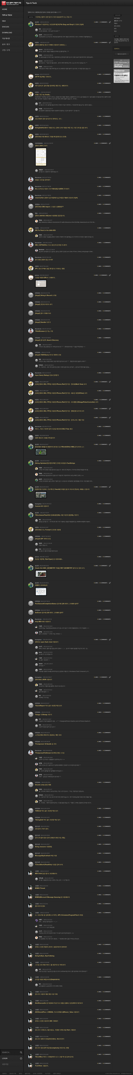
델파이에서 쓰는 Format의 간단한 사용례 (48, 530)
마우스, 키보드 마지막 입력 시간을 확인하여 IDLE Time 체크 (54, 429)
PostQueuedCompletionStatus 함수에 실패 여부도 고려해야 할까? (57, 603)
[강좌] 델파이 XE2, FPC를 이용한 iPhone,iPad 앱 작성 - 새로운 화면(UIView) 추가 (61, 393)
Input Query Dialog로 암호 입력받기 (47, 375)
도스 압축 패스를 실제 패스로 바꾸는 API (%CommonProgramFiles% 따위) (59, 915)
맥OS (115, 23)
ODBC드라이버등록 (41, 585)
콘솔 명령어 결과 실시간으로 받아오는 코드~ (48, 119)
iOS (115, 28)
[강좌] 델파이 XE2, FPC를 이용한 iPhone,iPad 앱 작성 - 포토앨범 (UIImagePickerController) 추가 (66, 402)
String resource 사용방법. (43, 847)
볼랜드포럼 (27, 1073)
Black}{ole (38, 177)
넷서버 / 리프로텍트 (37, 1073)
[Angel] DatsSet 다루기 (43, 322)
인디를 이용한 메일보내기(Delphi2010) (47, 979)
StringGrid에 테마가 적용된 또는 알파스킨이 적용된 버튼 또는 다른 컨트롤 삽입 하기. (61, 128)
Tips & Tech (7, 15)
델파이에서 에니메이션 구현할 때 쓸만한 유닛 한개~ (51, 137)
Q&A (4, 21)
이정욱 (37, 42)
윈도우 (118, 21)
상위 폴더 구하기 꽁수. (42, 829)
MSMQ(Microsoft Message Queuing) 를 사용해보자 (52, 897)
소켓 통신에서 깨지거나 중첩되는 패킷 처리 (48, 735)
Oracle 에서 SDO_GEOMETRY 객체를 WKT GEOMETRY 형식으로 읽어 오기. (60, 568)
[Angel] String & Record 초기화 (45, 295)
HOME (4, 9)
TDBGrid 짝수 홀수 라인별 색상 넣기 (46, 811)
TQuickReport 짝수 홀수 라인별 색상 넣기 (48, 705)
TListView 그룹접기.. (42, 1066)
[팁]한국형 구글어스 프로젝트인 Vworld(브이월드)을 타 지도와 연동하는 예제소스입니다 (62, 489)
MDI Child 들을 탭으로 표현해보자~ (46, 873)
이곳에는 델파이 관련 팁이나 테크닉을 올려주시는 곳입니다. (54, 17)
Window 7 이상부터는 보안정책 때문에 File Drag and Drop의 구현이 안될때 (59, 24)
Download (7, 33)
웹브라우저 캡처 (40, 906)
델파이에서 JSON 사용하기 (43, 679)
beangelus (38, 504)
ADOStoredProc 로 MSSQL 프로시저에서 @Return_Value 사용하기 (57, 1012)
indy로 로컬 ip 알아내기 (42, 180)
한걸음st (37, 204)
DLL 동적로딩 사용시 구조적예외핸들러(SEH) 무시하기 (52, 189)
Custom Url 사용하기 (42, 506)
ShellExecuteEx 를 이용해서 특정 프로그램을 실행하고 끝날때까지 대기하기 (59, 1003)
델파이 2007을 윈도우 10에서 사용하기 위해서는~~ (51, 45)
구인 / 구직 (6, 50)
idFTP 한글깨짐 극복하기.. (43, 77)
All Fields (117, 18)
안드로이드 (117, 26)
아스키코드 (47, 1073)
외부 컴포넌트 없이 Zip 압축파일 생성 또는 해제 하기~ (51, 86)
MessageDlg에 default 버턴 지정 (46, 855)
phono (37, 74)
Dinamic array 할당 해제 (43, 785)
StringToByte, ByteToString (44, 956)
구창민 (37, 871)
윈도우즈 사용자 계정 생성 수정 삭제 (46, 994)
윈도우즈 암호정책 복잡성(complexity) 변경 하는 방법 (52, 1048)
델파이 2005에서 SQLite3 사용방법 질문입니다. (50, 216)
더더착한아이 (38, 143)
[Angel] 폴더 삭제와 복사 (43, 313)
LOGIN (4, 1058)
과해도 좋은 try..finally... (43, 94)
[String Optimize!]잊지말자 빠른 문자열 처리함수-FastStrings (55, 463)
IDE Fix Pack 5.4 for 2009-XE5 (45, 230)
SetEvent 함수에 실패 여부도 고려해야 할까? (49, 612)
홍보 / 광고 (6, 44)
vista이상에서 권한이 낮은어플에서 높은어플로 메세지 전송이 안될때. (56, 198)
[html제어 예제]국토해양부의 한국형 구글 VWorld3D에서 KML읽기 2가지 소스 (59, 447)
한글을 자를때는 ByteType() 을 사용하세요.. (49, 559)
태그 (115, 31)
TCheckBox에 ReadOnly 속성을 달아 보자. (49, 864)
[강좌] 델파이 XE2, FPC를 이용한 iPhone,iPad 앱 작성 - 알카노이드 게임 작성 (59, 420)
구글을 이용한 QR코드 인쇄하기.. (45, 277)
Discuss (5, 27)
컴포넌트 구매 (12, 1073)
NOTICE (31, 17)
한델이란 (4, 1073)
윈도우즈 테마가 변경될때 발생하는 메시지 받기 (49, 1039)
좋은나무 (37, 826)
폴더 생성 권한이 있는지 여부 (44, 260)
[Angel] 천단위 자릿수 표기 (43, 304)
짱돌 (36, 213)
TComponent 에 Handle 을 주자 (45, 744)
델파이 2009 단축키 (41, 145)
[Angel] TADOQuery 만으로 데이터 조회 (48, 355)
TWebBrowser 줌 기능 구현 (44, 331)
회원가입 (5, 1064)
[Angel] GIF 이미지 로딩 (43, 539)
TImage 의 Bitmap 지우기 (43, 714)
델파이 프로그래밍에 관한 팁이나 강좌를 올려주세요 (44, 12)
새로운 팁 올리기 (122, 54)
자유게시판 (6, 38)
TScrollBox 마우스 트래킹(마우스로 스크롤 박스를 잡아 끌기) (54, 1057)
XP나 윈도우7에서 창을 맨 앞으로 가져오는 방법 (50, 268)
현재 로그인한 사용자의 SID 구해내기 (46, 1021)
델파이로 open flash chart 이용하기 (46, 642)
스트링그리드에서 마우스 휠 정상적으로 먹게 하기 (50, 965)
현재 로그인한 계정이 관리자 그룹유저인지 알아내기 (51, 947)
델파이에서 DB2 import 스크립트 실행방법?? (49, 207)
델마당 (20, 1073)
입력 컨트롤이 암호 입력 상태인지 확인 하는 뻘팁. (50, 838)
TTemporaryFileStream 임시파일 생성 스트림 (49, 753)
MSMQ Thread (40, 888)
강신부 (37, 435)
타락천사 (37, 293)
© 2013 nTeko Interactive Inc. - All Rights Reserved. (118, 1073)
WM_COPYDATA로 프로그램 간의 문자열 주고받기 (51, 245)
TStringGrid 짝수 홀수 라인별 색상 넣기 (47, 820)
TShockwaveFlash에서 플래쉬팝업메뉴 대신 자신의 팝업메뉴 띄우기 (56, 515)
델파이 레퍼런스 (57, 1073)
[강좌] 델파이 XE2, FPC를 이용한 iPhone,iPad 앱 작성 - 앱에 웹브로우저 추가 (59, 411)
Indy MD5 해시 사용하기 (43, 621)
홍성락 (37, 22)
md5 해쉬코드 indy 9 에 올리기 (45, 438)
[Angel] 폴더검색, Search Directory (47, 340)
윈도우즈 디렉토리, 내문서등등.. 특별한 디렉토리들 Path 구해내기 (55, 1030)
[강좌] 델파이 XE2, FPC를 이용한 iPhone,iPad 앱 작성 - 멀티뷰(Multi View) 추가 (61, 384)
